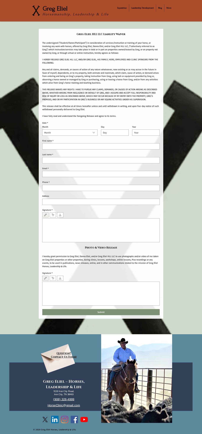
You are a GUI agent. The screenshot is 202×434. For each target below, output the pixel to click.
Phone (46, 182)
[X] (45, 419)
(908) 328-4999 (63, 399)
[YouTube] (84, 419)
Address (45, 196)
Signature (47, 210)
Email (45, 168)
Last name (47, 154)
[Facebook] (74, 419)
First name (47, 140)
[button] (122, 8)
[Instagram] (64, 419)
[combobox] (69, 132)
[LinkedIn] (55, 419)
